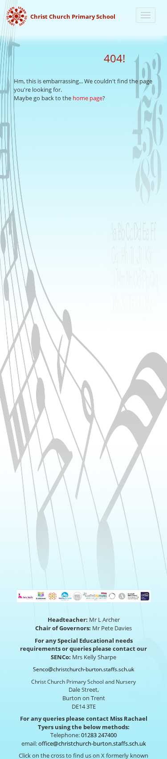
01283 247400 (99, 735)
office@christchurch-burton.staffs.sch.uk (92, 743)
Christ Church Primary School (72, 16)
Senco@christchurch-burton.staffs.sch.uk (83, 669)
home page (87, 98)
